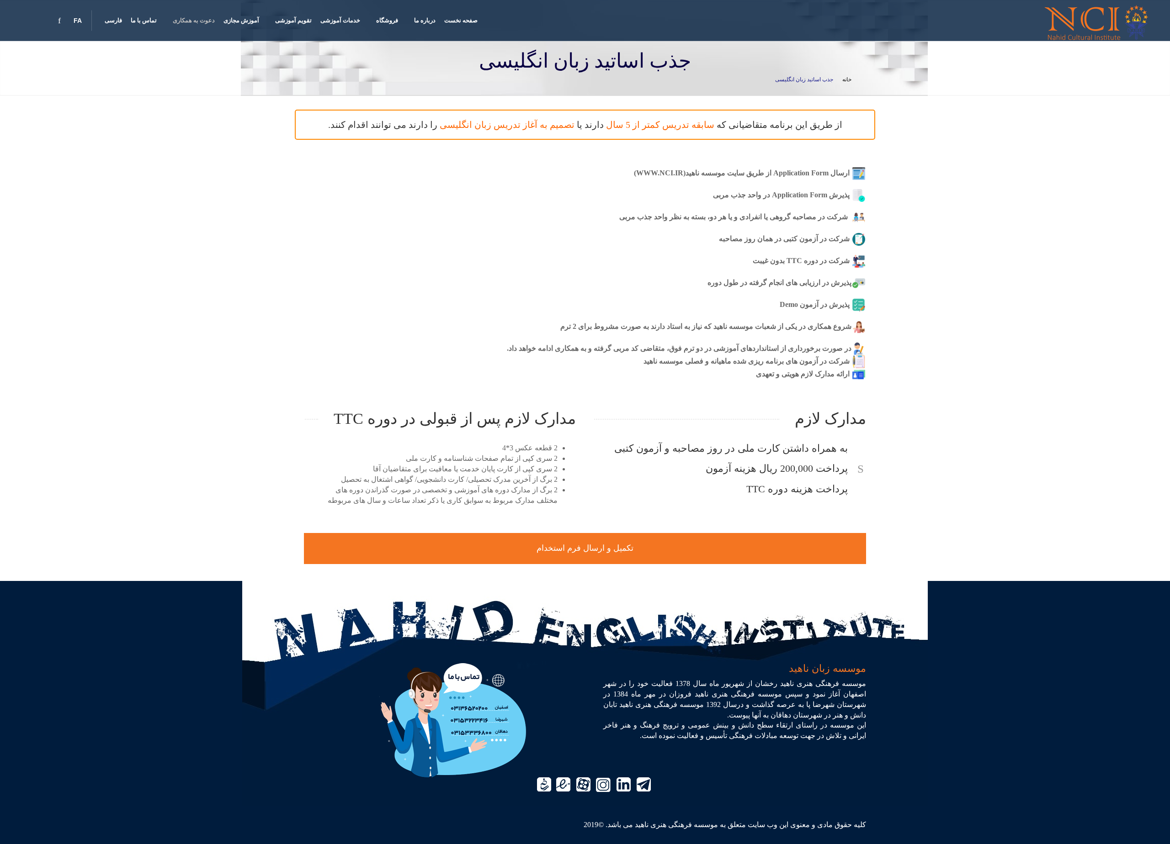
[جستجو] (23, 20)
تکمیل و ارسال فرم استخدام (585, 548)
